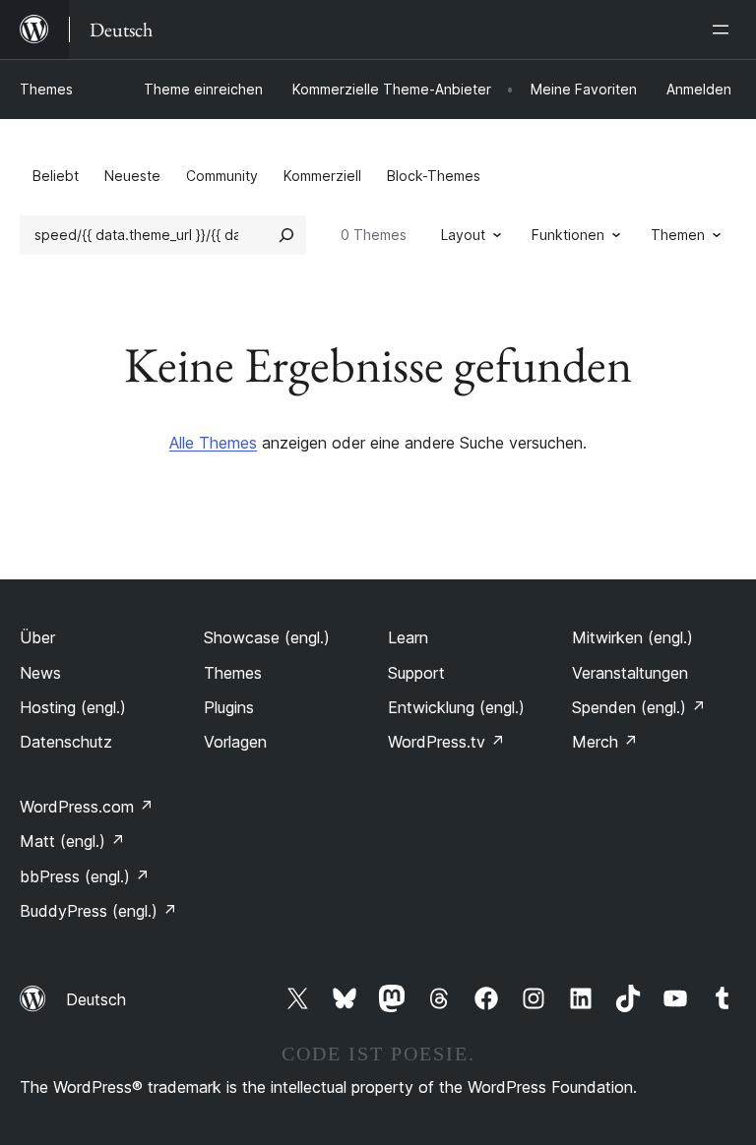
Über (37, 637)
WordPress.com (87, 806)
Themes (46, 89)
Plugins (229, 707)
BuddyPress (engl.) (98, 911)
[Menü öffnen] (724, 29)
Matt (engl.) (72, 841)
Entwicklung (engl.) (456, 707)
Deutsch (96, 999)
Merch (605, 742)
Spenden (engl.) (639, 707)
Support (416, 673)
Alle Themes (213, 442)
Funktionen (568, 234)
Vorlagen (235, 742)
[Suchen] (286, 235)
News (40, 673)
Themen (678, 234)
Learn (408, 637)
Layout (463, 234)
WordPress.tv (446, 742)
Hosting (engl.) (73, 707)
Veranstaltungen (630, 673)
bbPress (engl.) (85, 876)
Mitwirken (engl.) (632, 637)
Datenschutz (66, 742)
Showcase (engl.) (267, 637)
